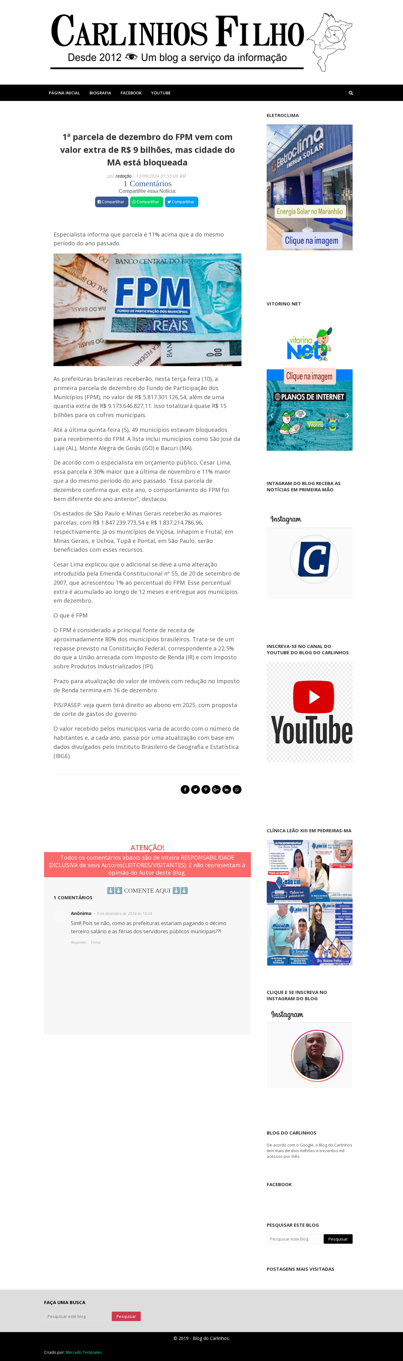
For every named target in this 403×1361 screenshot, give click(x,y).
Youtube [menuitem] (161, 93)
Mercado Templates (84, 1352)
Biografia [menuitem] (100, 93)
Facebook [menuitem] (131, 93)
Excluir (96, 942)
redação (124, 176)
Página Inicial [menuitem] (64, 93)
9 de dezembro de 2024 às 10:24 (124, 913)
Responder (78, 942)
